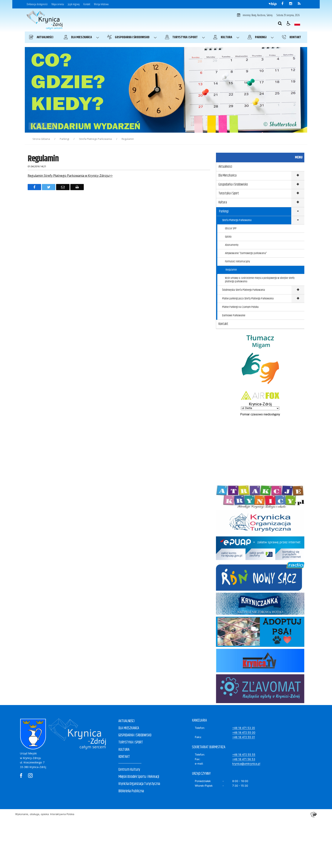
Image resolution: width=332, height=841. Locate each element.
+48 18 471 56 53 (243, 759)
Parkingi (224, 211)
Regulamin (231, 270)
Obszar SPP (231, 228)
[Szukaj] (280, 23)
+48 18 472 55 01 (243, 737)
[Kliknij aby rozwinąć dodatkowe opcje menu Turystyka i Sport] (297, 193)
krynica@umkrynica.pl (246, 763)
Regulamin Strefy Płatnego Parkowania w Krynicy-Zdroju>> (70, 175)
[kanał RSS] (299, 3)
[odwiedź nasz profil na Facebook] (282, 3)
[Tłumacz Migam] (260, 388)
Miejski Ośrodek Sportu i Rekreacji (138, 777)
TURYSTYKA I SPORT (130, 742)
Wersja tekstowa (101, 4)
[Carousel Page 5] (77, 126)
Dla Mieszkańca (227, 175)
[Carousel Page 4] (73, 126)
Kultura (222, 202)
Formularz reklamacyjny (237, 261)
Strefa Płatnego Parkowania (236, 220)
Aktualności (225, 166)
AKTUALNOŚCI (126, 721)
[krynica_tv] (260, 671)
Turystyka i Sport (228, 193)
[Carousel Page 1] (62, 126)
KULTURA (123, 750)
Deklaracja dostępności (37, 4)
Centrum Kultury (129, 770)
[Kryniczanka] (260, 614)
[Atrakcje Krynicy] (260, 507)
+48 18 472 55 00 (243, 732)
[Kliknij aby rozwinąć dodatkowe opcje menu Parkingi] (297, 211)
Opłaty (228, 236)
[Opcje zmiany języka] (297, 23)
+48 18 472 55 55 (243, 754)
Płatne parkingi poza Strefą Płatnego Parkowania (248, 298)
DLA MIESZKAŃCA (128, 728)
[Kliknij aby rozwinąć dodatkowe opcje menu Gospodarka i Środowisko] (297, 184)
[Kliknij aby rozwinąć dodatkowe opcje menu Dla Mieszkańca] (297, 175)
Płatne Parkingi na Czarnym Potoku (240, 307)
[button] (288, 23)
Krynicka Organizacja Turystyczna (139, 784)
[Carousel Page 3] (69, 126)
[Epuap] (260, 559)
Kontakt (86, 4)
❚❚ (33, 126)
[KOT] (260, 533)
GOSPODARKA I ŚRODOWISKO (134, 735)
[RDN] (260, 590)
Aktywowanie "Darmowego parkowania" (246, 253)
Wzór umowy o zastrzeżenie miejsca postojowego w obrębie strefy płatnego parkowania (260, 280)
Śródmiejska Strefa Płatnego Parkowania (243, 290)
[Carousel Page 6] (80, 126)
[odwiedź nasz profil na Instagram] (290, 3)
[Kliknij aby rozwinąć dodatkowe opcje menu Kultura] (297, 202)
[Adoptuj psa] (260, 646)
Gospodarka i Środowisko (233, 184)
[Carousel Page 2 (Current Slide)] (66, 126)
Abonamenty (231, 245)
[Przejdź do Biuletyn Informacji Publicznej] (272, 4)
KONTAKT (124, 757)
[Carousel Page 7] (84, 126)
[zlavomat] (260, 702)
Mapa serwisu (57, 4)
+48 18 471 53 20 (243, 727)
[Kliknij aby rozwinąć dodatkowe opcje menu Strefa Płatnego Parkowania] (297, 220)
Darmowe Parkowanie (233, 315)
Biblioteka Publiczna (131, 791)
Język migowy (74, 4)
